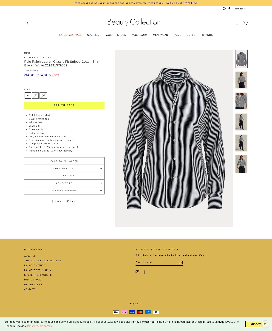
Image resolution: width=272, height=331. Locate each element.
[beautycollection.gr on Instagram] (137, 272)
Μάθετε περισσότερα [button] (39, 326)
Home (27, 53)
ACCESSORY (140, 35)
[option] (174, 138)
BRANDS (207, 35)
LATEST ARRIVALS (70, 35)
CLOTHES (93, 35)
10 (43, 95)
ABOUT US (30, 256)
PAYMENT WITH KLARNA (37, 270)
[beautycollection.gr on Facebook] (144, 272)
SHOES (121, 35)
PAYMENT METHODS (64, 190)
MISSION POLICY (33, 280)
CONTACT (29, 289)
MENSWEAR (160, 35)
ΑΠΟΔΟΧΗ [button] (256, 324)
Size (27, 90)
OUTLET (192, 35)
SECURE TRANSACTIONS (38, 275)
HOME (177, 35)
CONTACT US (64, 183)
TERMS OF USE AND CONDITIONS (42, 261)
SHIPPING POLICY (64, 168)
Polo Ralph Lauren (38, 57)
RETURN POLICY (64, 176)
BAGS (108, 35)
